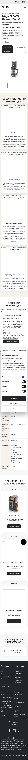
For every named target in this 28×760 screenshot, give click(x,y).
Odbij (14, 408)
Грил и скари (18, 694)
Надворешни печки (7, 698)
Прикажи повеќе (14, 526)
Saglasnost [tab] (5, 350)
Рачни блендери (19, 702)
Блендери (17, 692)
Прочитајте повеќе (11, 341)
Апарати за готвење (7, 692)
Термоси (16, 711)
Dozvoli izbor (14, 403)
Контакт (3, 679)
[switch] (24, 381)
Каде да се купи (5, 676)
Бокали (3, 694)
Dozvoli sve (14, 398)
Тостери (3, 715)
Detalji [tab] (13, 350)
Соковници (17, 706)
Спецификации (20, 47)
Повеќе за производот (7, 49)
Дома (2, 671)
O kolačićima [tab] (22, 350)
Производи (4, 674)
